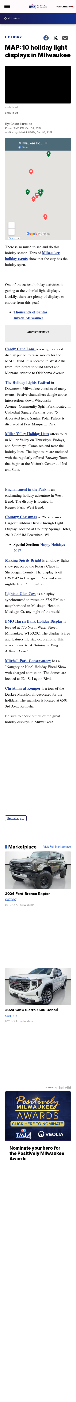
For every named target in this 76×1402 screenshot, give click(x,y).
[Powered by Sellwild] (65, 1087)
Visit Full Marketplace (57, 846)
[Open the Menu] (7, 6)
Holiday (13, 37)
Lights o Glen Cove (20, 593)
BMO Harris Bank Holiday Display (33, 621)
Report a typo (15, 818)
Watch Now (63, 6)
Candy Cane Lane (20, 349)
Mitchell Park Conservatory (28, 660)
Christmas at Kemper (23, 688)
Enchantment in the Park (25, 489)
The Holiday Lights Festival (27, 382)
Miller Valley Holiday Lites (27, 433)
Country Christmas (21, 517)
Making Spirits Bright (23, 560)
